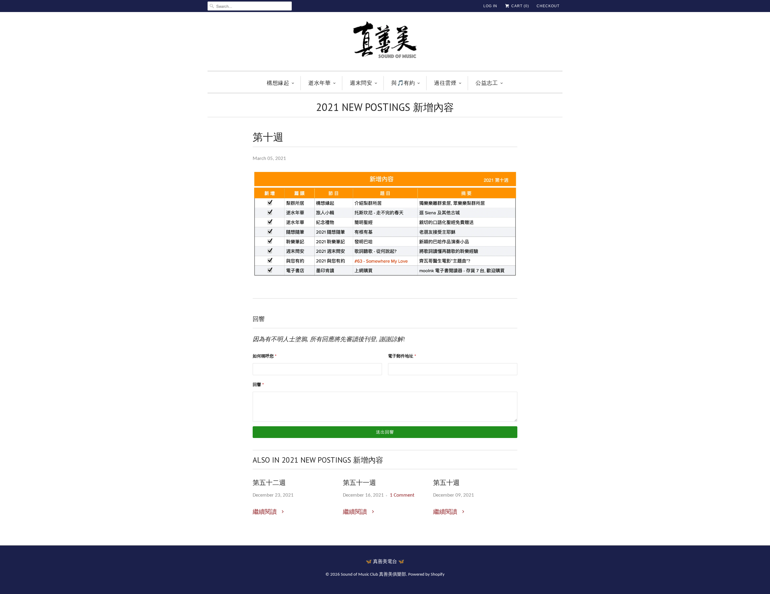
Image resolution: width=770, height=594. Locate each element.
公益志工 (487, 82)
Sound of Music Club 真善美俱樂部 (373, 574)
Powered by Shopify (426, 574)
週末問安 (361, 82)
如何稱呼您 (265, 356)
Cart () (519, 6)
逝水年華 (319, 82)
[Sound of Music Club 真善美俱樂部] (385, 43)
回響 (258, 385)
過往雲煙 (445, 82)
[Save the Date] (385, 279)
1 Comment (402, 495)
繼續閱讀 (265, 512)
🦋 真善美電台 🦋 (385, 561)
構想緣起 (278, 82)
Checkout (548, 6)
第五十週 (446, 482)
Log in (490, 6)
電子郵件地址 (402, 356)
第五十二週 (269, 482)
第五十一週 (359, 482)
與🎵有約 (403, 82)
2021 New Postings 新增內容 (385, 107)
